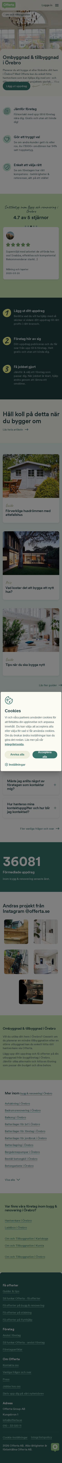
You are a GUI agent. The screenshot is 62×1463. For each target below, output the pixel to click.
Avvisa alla (17, 754)
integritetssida (14, 744)
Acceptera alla (44, 754)
